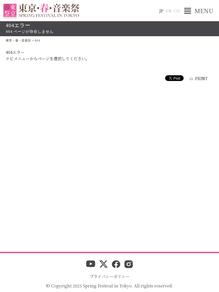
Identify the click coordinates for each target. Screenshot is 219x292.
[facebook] (116, 264)
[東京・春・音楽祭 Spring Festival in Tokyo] (41, 11)
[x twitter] (103, 264)
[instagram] (128, 264)
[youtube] (90, 264)
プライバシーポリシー (109, 276)
